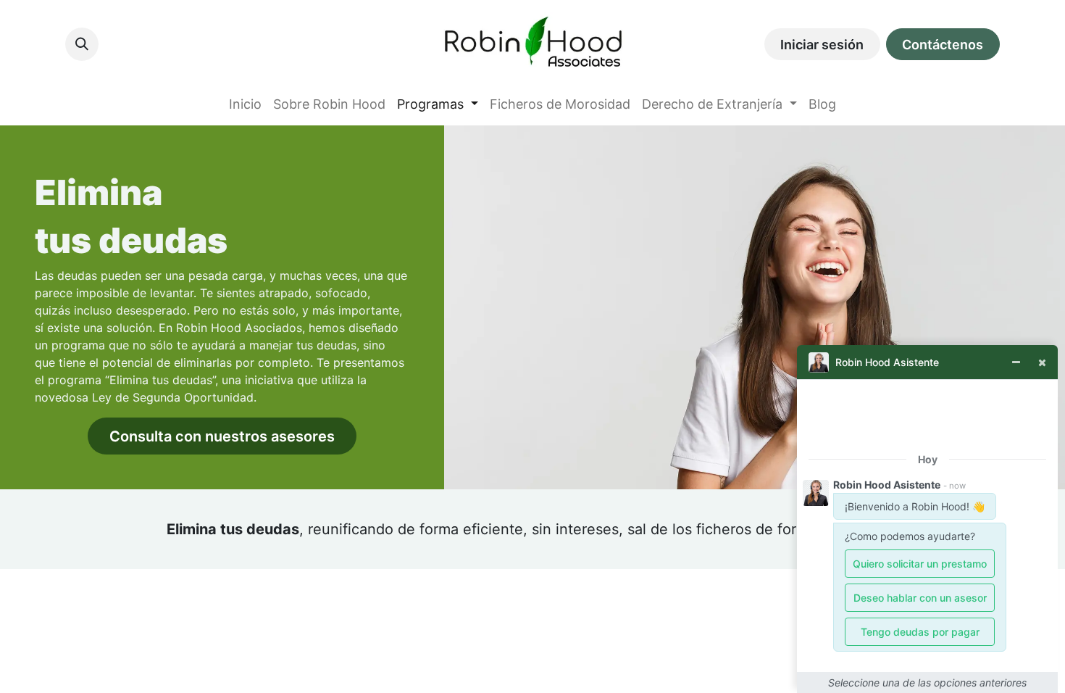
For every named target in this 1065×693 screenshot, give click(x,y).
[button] (82, 44)
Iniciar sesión (822, 44)
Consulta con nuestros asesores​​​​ (222, 436)
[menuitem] (245, 104)
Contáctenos (942, 44)
